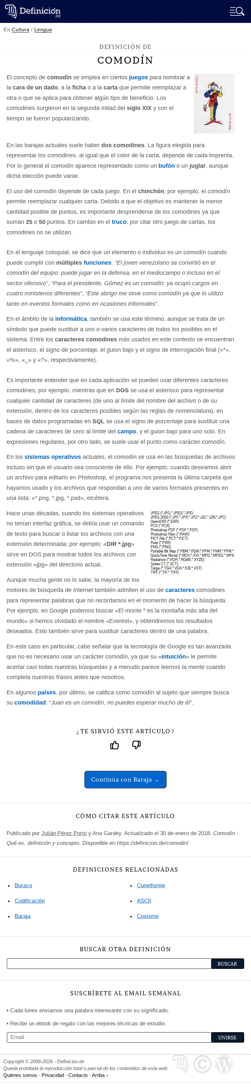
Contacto (78, 1075)
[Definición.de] (32, 11)
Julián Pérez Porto (64, 833)
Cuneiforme (151, 885)
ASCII (144, 901)
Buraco (23, 885)
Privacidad (53, 1075)
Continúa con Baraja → (125, 779)
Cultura (20, 29)
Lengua (43, 29)
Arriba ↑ (100, 1075)
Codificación (30, 901)
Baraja (22, 916)
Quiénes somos (20, 1075)
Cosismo (148, 916)
